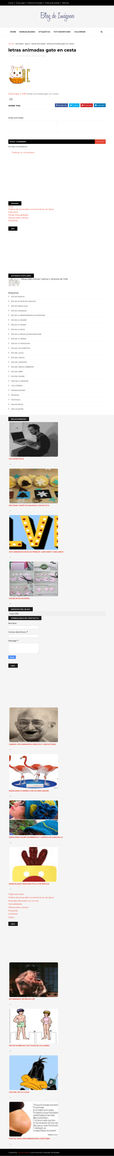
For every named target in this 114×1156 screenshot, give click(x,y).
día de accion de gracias (23, 301)
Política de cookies (52, 3)
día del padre (18, 376)
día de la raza (18, 329)
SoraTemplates (23, 1152)
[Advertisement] (57, 177)
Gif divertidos (16, 459)
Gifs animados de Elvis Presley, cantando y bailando (36, 552)
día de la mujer (18, 325)
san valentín (17, 409)
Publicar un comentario (23, 152)
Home (10, 3)
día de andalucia (19, 306)
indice (11, 917)
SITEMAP (13, 914)
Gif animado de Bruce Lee (22, 999)
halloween (13, 212)
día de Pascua (18, 297)
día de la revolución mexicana (26, 334)
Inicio (10, 206)
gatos (27, 44)
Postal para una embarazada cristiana (29, 1139)
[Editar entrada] (10, 99)
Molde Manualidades (18, 215)
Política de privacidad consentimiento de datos (31, 209)
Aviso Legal (20, 3)
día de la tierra (18, 339)
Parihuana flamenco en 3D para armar (29, 791)
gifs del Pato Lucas (19, 1092)
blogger (100, 141)
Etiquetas (44, 32)
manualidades (18, 390)
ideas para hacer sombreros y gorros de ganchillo (36, 837)
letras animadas (38, 44)
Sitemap (65, 3)
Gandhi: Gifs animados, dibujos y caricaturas (32, 744)
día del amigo (18, 358)
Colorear (79, 32)
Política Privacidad (35, 3)
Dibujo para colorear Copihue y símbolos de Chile (44, 279)
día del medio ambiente (22, 367)
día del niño (17, 372)
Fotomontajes (62, 32)
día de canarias (18, 311)
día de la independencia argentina (28, 315)
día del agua (17, 353)
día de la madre (19, 320)
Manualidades (27, 32)
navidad (15, 395)
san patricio (17, 404)
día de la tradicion (20, 343)
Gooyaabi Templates (51, 1152)
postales (15, 400)
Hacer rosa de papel (19, 598)
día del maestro (19, 362)
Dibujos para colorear (18, 218)
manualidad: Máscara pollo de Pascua (29, 884)
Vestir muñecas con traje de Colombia (29, 1046)
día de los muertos (20, 348)
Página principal (16, 894)
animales (19, 44)
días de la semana (20, 381)
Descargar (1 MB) (17, 93)
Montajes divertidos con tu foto (23, 901)
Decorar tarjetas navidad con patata (29, 505)
